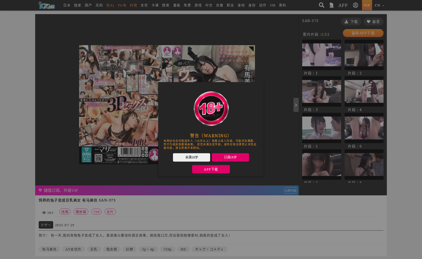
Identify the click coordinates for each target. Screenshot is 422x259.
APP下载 (211, 169)
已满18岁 (230, 157)
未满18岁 (191, 157)
